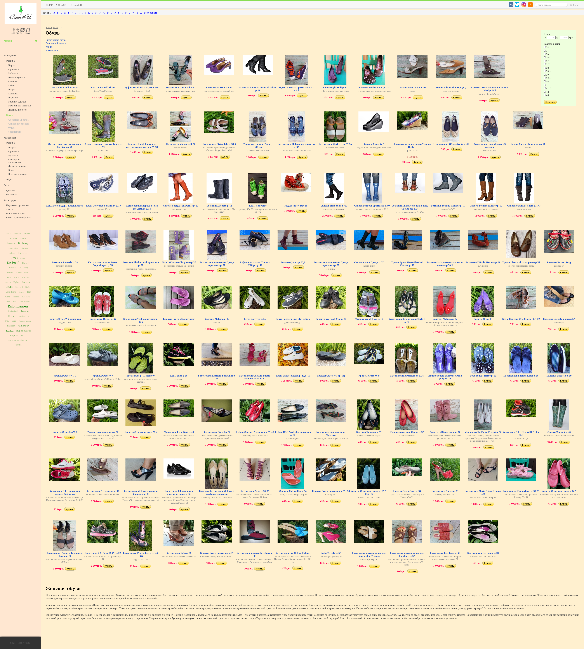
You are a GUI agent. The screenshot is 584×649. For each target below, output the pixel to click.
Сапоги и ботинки (18, 123)
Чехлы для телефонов (18, 217)
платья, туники (16, 77)
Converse (22, 253)
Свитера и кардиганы (14, 160)
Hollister (26, 277)
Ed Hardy (24, 267)
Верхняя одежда (17, 173)
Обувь (9, 114)
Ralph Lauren (18, 306)
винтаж (11, 325)
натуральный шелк (17, 340)
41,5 (548, 88)
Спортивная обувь (18, 119)
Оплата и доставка (56, 4)
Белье (11, 169)
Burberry (23, 243)
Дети (6, 185)
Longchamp (11, 292)
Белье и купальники (19, 105)
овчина (17, 345)
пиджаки (13, 97)
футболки (13, 69)
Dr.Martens (12, 267)
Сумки (9, 209)
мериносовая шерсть (20, 333)
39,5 (548, 78)
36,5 (548, 57)
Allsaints (17, 233)
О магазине (77, 4)
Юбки (11, 85)
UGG (7, 321)
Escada (10, 272)
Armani (27, 233)
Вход (12, 642)
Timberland (13, 311)
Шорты (12, 89)
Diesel (25, 262)
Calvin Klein (13, 248)
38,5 (548, 71)
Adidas (8, 233)
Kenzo (8, 282)
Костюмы (13, 93)
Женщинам (10, 55)
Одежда (10, 60)
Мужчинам (10, 137)
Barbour (14, 238)
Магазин (8, 40)
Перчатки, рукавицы (17, 205)
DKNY (22, 258)
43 (547, 95)
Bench (23, 238)
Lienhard (19, 287)
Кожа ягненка (25, 321)
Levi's (9, 286)
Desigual (13, 263)
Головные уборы (15, 213)
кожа (10, 330)
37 (547, 60)
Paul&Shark (25, 301)
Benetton (11, 243)
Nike (15, 301)
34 (547, 47)
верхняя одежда (17, 101)
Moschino (26, 296)
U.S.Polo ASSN (23, 316)
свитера (12, 81)
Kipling (16, 282)
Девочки (11, 190)
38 (547, 67)
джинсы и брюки (17, 109)
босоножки (14, 131)
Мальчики (11, 194)
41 (547, 84)
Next (8, 301)
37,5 (548, 64)
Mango (21, 292)
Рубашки (13, 73)
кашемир (23, 325)
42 (547, 91)
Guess (8, 277)
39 (547, 74)
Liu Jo (27, 287)
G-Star (18, 272)
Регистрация (24, 642)
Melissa (15, 296)
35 (547, 50)
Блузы (11, 65)
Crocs (14, 258)
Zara (14, 320)
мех (22, 335)
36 (547, 54)
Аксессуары (10, 200)
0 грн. (575, 4)
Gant (26, 272)
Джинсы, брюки (17, 165)
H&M (16, 277)
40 (547, 81)
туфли (11, 127)
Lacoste (26, 282)
